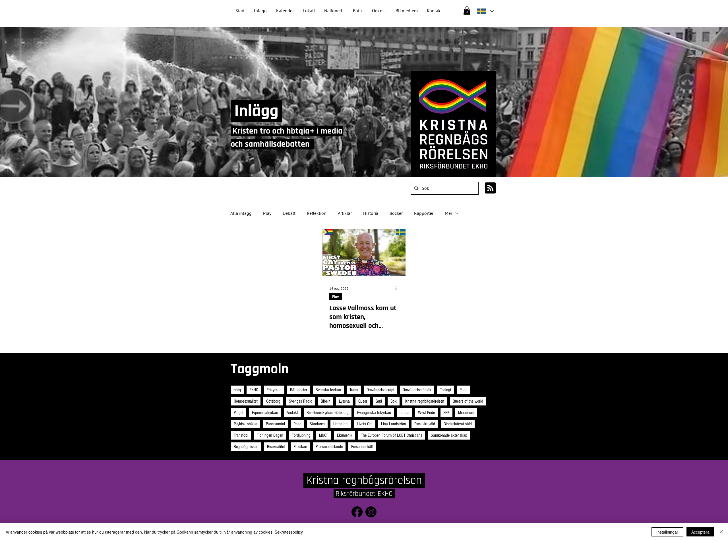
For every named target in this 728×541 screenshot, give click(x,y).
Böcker (396, 213)
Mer (448, 213)
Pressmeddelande (329, 446)
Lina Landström (393, 423)
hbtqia (405, 412)
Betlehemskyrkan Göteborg (328, 412)
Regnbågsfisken (246, 446)
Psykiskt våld (424, 423)
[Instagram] (371, 511)
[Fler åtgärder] (397, 288)
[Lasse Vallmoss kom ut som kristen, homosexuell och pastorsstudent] (364, 252)
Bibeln (325, 401)
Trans (353, 389)
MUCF (323, 435)
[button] (334, 10)
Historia (370, 213)
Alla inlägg (241, 213)
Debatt (289, 213)
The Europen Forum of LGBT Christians (391, 435)
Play (267, 213)
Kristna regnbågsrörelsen (424, 401)
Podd (464, 389)
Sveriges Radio (300, 401)
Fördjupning (301, 435)
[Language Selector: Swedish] (485, 11)
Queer (362, 401)
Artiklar (345, 213)
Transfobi (241, 435)
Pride (297, 423)
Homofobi (340, 423)
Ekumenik (344, 435)
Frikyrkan (274, 389)
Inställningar (667, 532)
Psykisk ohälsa (245, 423)
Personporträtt (362, 446)
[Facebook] (357, 511)
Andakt (292, 412)
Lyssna (344, 401)
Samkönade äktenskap (449, 435)
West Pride (426, 412)
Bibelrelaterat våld (458, 423)
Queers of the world (468, 401)
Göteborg (273, 401)
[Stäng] (721, 531)
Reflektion (316, 213)
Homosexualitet (246, 401)
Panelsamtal (275, 423)
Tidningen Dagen (270, 435)
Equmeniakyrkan (265, 412)
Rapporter (423, 213)
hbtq (237, 389)
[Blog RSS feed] (490, 188)
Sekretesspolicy (289, 532)
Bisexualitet (276, 446)
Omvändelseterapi (380, 389)
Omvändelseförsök (417, 389)
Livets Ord (365, 423)
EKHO (253, 389)
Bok (393, 401)
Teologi (445, 389)
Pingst (238, 412)
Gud (379, 401)
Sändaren (317, 423)
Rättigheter (298, 389)
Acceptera (700, 532)
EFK (446, 412)
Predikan (300, 446)
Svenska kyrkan (328, 389)
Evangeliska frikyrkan (374, 412)
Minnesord (466, 412)
